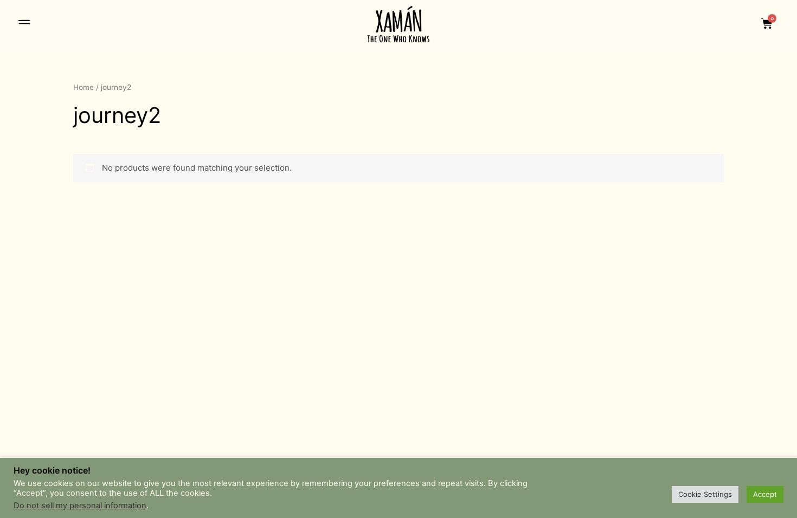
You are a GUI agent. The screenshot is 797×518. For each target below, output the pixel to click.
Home (83, 87)
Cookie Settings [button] (705, 494)
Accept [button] (765, 494)
